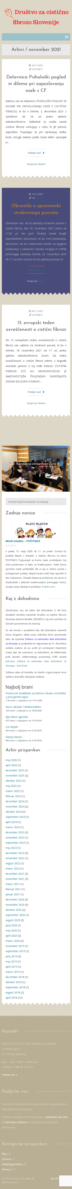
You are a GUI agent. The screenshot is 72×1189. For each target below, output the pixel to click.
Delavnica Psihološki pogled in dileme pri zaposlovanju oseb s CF (36, 84)
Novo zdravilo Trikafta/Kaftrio (23, 707)
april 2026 (11, 765)
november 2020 (15, 904)
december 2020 (15, 899)
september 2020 (15, 915)
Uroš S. (39, 69)
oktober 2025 (14, 780)
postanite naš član (57, 1117)
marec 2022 (13, 868)
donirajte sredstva (16, 1122)
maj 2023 (11, 848)
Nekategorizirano (12, 1164)
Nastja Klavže (14, 737)
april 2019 (11, 966)
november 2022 (15, 858)
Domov (6, 1159)
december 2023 (15, 832)
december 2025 (15, 770)
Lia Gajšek (12, 727)
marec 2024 (13, 827)
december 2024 (15, 801)
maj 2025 (11, 786)
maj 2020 (11, 930)
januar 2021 (13, 894)
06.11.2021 (37, 311)
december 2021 (15, 873)
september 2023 (15, 842)
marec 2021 (13, 884)
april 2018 (11, 997)
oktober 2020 (14, 910)
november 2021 (15, 879)
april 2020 (11, 935)
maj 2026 (11, 760)
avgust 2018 (13, 992)
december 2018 (15, 977)
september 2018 (15, 987)
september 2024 (15, 817)
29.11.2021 (37, 65)
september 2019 (15, 951)
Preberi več (35, 153)
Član (4, 1154)
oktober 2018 (14, 982)
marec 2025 (13, 791)
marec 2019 (13, 972)
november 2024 (15, 806)
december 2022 (15, 853)
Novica (41, 164)
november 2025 (15, 775)
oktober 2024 (14, 811)
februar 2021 (13, 889)
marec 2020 (13, 941)
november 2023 (15, 837)
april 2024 (11, 822)
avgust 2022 (13, 863)
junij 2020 (11, 925)
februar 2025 (13, 796)
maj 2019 (11, 961)
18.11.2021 (37, 194)
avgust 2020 (13, 920)
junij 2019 (11, 956)
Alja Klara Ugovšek (17, 717)
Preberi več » (49, 586)
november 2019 (15, 946)
